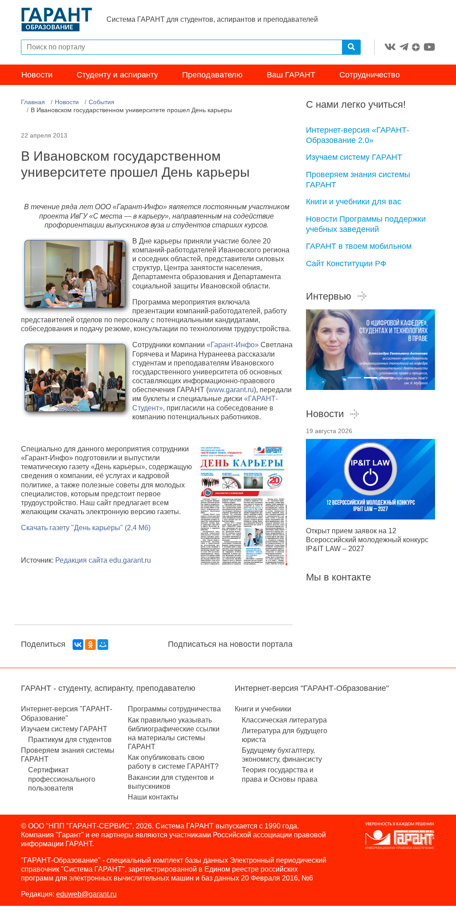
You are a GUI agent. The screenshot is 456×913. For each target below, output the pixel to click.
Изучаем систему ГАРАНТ (354, 157)
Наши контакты (153, 797)
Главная (33, 102)
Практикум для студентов (70, 739)
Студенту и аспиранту (117, 74)
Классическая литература (284, 720)
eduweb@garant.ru (86, 894)
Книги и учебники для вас (353, 201)
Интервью (328, 296)
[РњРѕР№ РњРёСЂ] (103, 644)
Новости (37, 74)
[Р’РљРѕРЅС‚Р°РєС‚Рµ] (78, 644)
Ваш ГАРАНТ (291, 74)
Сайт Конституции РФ (346, 263)
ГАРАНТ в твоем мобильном (358, 246)
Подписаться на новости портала (230, 644)
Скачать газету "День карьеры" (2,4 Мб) (86, 528)
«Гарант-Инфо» (233, 345)
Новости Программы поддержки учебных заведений (366, 224)
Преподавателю (212, 74)
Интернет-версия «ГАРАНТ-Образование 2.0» (357, 135)
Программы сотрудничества (174, 709)
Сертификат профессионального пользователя (61, 778)
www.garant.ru (231, 390)
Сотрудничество (369, 74)
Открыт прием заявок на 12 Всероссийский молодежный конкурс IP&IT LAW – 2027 (367, 539)
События (101, 102)
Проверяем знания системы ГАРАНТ (358, 179)
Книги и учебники (263, 709)
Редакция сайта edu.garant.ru (103, 560)
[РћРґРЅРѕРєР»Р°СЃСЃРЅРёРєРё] (90, 644)
